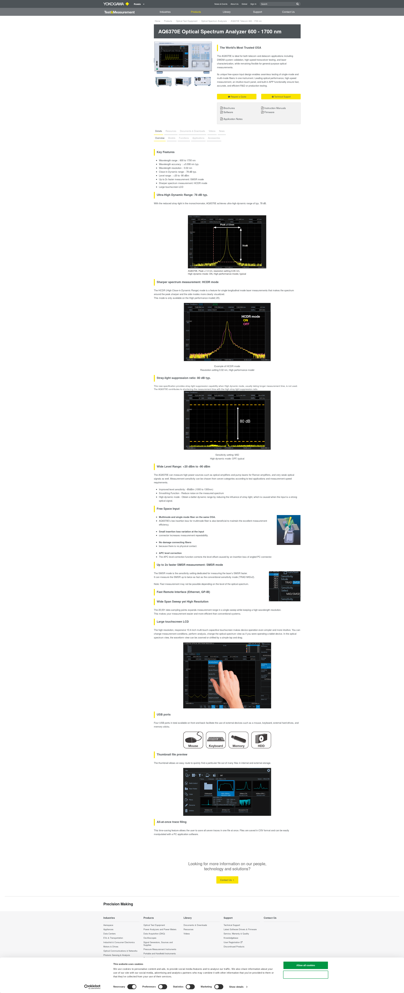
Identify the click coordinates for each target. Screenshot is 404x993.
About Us (234, 4)
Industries (165, 12)
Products (196, 12)
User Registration (232, 942)
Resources (188, 929)
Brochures (229, 108)
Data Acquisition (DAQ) (154, 933)
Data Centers (109, 933)
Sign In (253, 4)
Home (157, 20)
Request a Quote (238, 96)
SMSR (193, 179)
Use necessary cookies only (305, 974)
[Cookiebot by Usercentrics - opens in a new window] (92, 986)
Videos (187, 933)
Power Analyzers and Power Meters (159, 929)
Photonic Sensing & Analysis (116, 955)
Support (257, 12)
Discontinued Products (234, 946)
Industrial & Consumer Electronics (119, 942)
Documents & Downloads (195, 925)
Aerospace (108, 925)
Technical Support (282, 96)
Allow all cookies (305, 965)
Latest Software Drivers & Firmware (240, 929)
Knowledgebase (231, 937)
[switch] (162, 986)
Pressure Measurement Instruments (159, 949)
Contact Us (288, 12)
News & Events (220, 4)
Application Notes (233, 119)
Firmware (269, 112)
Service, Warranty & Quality (236, 933)
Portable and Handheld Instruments (159, 953)
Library (227, 12)
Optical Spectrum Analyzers (214, 20)
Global (244, 4)
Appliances (108, 929)
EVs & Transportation (113, 937)
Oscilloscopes (149, 937)
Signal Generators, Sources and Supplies (158, 943)
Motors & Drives (110, 946)
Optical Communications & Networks (120, 950)
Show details (236, 986)
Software (228, 112)
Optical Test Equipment (186, 20)
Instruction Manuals (275, 108)
